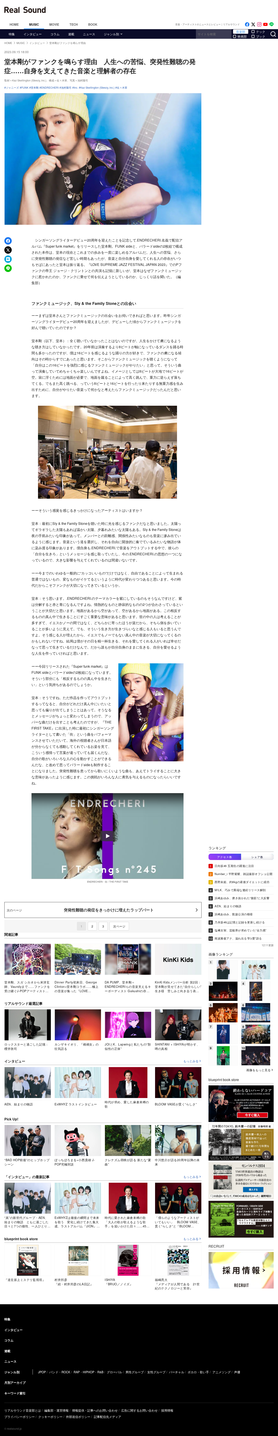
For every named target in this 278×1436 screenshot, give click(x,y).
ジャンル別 (111, 34)
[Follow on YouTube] (265, 24)
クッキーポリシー (50, 1416)
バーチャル (176, 1372)
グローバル (114, 1372)
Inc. (76, 87)
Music (34, 24)
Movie (54, 24)
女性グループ (156, 1372)
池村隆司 (66, 87)
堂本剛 (35, 87)
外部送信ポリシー (78, 1416)
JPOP (42, 1372)
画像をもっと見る (258, 1070)
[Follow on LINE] (271, 24)
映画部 (242, 36)
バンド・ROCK (59, 1372)
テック (260, 31)
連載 (71, 34)
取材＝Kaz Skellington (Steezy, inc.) (25, 80)
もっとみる (191, 1061)
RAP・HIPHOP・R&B (88, 1372)
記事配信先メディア (107, 1416)
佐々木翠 (122, 87)
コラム (55, 34)
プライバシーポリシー (19, 1416)
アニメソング (221, 1372)
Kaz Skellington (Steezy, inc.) (97, 87)
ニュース (89, 34)
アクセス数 (224, 857)
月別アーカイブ (15, 1382)
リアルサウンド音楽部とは (22, 1410)
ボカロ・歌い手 (198, 1372)
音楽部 (240, 31)
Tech (74, 24)
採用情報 (167, 1410)
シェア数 (257, 857)
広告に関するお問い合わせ (139, 1410)
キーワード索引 (15, 1393)
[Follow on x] (253, 24)
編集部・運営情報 (56, 1410)
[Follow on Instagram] (259, 24)
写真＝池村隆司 (79, 80)
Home (14, 24)
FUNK (24, 87)
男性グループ (135, 1372)
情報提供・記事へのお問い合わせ (95, 1410)
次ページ (119, 926)
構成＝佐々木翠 (58, 80)
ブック (260, 36)
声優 (237, 1372)
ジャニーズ (12, 87)
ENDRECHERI (50, 87)
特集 (12, 34)
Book (92, 24)
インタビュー (32, 34)
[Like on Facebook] (247, 24)
